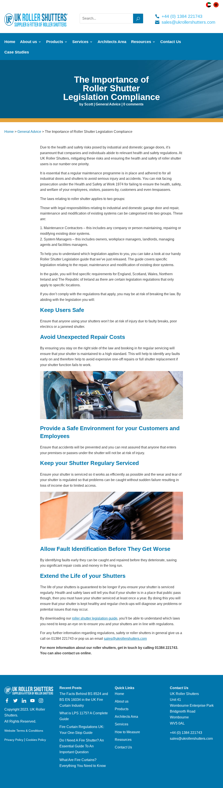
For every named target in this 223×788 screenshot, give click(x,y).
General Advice (108, 104)
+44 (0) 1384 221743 (182, 16)
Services (80, 42)
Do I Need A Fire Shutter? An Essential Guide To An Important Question (81, 746)
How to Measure (127, 732)
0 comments (133, 104)
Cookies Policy (36, 739)
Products (54, 42)
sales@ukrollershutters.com (188, 22)
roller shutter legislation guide (94, 618)
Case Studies (16, 52)
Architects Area (112, 42)
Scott (88, 104)
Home (9, 42)
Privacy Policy (13, 739)
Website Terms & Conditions (23, 730)
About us (28, 42)
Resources (141, 42)
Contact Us (170, 42)
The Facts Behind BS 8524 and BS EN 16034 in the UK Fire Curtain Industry (83, 699)
